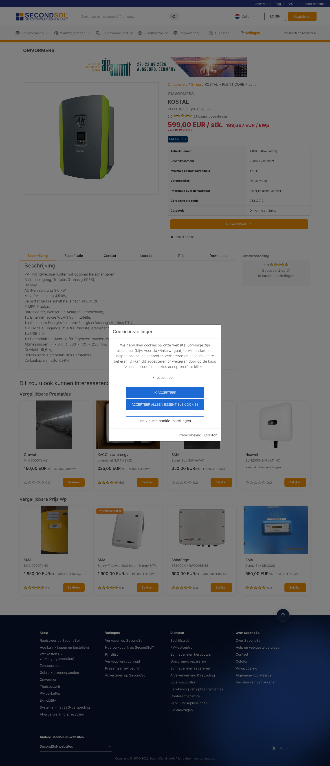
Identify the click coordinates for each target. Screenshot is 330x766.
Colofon (210, 435)
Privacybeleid (189, 435)
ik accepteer (165, 392)
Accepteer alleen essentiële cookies (165, 404)
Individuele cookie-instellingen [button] (165, 420)
